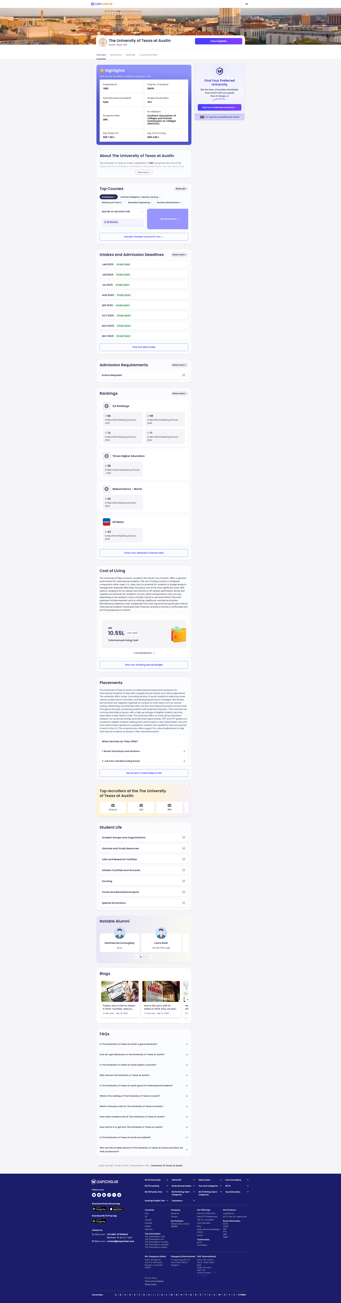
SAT (224, 1229)
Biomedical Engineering (140, 202)
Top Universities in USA (155, 1236)
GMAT (225, 1237)
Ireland (148, 1226)
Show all (180, 188)
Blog (199, 1226)
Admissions (116, 54)
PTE (224, 1232)
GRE (225, 1234)
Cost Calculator (203, 1223)
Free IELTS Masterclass (207, 1216)
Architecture (108, 197)
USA (147, 1213)
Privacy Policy (151, 1278)
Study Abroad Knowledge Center (208, 1230)
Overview (101, 54)
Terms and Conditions (154, 1281)
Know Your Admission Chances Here (144, 552)
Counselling (202, 1245)
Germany (149, 1229)
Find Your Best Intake (144, 347)
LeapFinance (228, 1213)
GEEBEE (174, 1226)
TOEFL (226, 1226)
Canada (148, 1220)
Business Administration (169, 202)
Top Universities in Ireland (156, 1247)
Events (200, 1235)
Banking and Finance (112, 202)
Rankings (130, 54)
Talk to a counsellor (205, 1220)
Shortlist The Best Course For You (142, 236)
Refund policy (151, 1284)
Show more (178, 254)
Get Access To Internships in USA (144, 773)
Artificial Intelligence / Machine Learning (140, 197)
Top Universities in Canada (156, 1242)
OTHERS (242, 1295)
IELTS (199, 1242)
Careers (174, 1216)
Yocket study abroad (180, 1224)
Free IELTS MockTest (206, 1213)
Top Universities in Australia (157, 1244)
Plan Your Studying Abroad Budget (144, 664)
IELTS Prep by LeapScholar (235, 1216)
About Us (175, 1213)
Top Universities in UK (154, 1239)
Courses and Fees (148, 54)
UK (146, 1216)
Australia (148, 1223)
